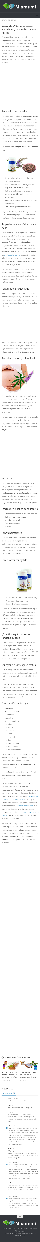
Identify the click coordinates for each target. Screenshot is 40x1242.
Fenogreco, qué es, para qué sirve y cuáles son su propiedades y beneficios (9, 1074)
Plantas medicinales (9, 20)
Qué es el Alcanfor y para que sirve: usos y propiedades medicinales (28, 1074)
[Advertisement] (20, 86)
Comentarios (10, 1093)
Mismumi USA (20, 1236)
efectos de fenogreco (12, 255)
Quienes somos (23, 1233)
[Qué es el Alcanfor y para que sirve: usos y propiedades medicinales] (29, 1065)
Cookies (14, 1233)
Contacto (32, 1233)
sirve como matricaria (18, 799)
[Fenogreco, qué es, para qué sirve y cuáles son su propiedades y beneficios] (11, 1065)
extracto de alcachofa (25, 806)
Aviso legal (8, 1233)
